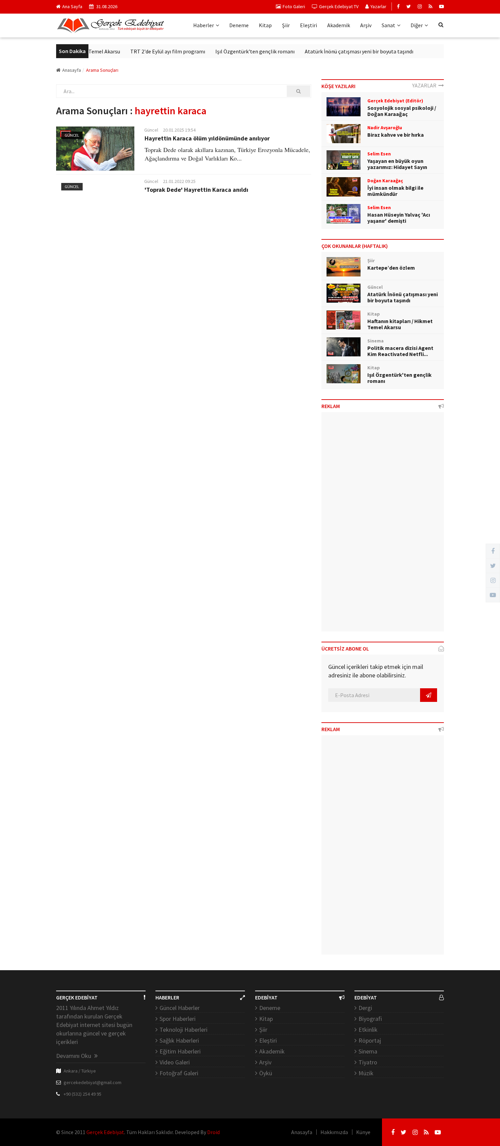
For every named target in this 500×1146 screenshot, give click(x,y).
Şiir (286, 25)
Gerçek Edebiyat (105, 1132)
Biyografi (370, 1019)
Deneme (239, 25)
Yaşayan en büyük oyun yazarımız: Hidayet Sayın (397, 163)
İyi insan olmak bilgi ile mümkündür (395, 190)
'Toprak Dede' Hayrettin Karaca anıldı (196, 189)
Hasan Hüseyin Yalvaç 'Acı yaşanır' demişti (398, 217)
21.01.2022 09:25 (179, 181)
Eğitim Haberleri (180, 1051)
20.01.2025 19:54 (179, 130)
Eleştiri (308, 25)
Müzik (366, 1073)
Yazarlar (378, 6)
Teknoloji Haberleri (183, 1029)
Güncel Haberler (180, 1008)
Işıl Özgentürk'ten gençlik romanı (240, 51)
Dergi (365, 1008)
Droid (213, 1132)
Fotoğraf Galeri (179, 1073)
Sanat (388, 25)
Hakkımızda (334, 1132)
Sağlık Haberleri (179, 1040)
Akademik (338, 25)
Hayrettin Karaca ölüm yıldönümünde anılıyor (207, 138)
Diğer (417, 25)
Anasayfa (71, 70)
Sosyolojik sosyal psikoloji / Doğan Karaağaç (401, 110)
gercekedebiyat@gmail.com (92, 1082)
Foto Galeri (294, 6)
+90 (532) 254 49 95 (82, 1094)
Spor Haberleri (178, 1019)
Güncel (72, 135)
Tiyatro (368, 1062)
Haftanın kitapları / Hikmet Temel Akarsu (400, 324)
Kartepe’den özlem (391, 267)
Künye (363, 1132)
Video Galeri (175, 1062)
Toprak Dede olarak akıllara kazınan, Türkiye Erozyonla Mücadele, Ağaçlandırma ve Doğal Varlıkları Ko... (227, 154)
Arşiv (365, 25)
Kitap (265, 25)
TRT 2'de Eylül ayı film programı (153, 51)
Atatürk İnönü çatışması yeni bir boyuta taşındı (344, 51)
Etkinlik (368, 1029)
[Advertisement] (383, 524)
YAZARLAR (425, 85)
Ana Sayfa (72, 6)
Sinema (368, 1051)
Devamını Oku (74, 1056)
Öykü (265, 1073)
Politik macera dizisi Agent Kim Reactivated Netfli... (400, 350)
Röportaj (370, 1040)
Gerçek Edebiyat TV (339, 6)
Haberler (203, 25)
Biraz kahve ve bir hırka (395, 134)
